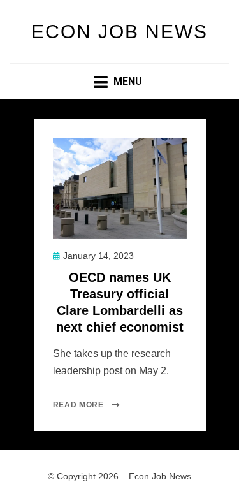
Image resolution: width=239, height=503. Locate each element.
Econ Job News (119, 31)
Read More (78, 404)
